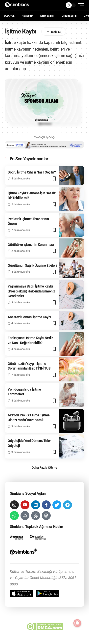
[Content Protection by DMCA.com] (44, 626)
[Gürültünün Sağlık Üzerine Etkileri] (71, 268)
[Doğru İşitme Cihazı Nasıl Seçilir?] (71, 175)
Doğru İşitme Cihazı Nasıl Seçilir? (32, 172)
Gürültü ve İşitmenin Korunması (31, 245)
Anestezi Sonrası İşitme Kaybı (29, 317)
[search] (58, 5)
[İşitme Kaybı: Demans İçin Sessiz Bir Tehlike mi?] (71, 199)
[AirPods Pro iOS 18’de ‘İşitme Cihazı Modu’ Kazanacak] (71, 421)
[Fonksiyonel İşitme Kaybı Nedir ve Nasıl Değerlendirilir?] (71, 344)
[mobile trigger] (80, 5)
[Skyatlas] (25, 515)
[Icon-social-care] (35, 515)
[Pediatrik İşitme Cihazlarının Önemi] (71, 225)
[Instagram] (14, 504)
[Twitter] (56, 504)
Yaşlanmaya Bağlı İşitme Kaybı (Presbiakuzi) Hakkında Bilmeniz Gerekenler (31, 291)
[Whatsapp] (14, 515)
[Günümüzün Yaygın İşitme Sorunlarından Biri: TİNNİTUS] (71, 369)
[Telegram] (67, 504)
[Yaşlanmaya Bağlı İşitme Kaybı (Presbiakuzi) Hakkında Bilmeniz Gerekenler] (71, 294)
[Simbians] (18, 5)
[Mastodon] (46, 515)
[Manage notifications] (77, 623)
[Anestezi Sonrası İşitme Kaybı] (71, 320)
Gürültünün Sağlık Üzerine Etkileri (32, 265)
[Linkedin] (35, 504)
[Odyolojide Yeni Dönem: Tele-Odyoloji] (71, 446)
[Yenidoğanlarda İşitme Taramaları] (71, 395)
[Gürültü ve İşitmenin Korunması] (71, 248)
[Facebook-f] (46, 504)
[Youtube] (25, 504)
